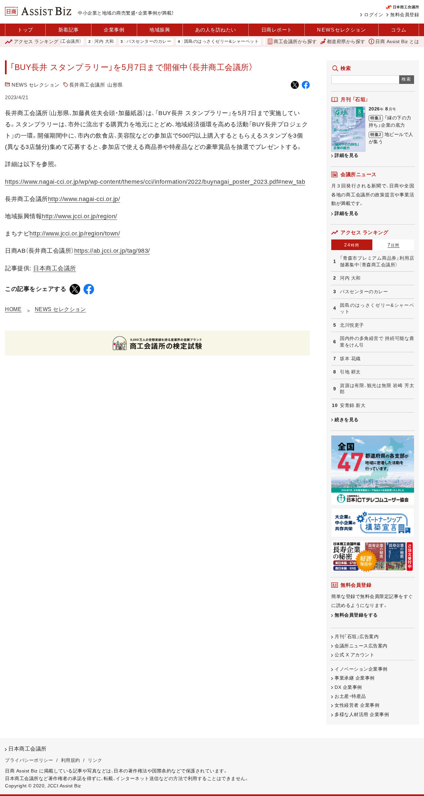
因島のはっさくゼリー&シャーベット (210, 41)
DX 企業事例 (348, 687)
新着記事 (68, 30)
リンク (95, 760)
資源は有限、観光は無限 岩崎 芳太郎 (377, 389)
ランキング (36, 41)
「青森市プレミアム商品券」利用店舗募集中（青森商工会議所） (377, 261)
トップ (25, 30)
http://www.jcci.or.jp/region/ (79, 216)
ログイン (373, 15)
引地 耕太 (350, 371)
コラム (398, 30)
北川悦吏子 (352, 325)
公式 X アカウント (354, 654)
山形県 (115, 85)
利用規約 (70, 760)
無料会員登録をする (356, 615)
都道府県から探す (346, 41)
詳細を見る (347, 155)
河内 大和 (93, 41)
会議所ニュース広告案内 (361, 645)
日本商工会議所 (54, 268)
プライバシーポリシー (29, 760)
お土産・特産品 (350, 696)
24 (351, 244)
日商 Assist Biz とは (397, 41)
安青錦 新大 (352, 405)
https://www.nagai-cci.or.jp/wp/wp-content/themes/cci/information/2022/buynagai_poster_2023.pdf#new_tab (155, 181)
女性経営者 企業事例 (357, 705)
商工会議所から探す (295, 41)
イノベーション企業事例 (361, 669)
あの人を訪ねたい (215, 30)
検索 (406, 79)
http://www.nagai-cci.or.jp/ (84, 199)
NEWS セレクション (36, 85)
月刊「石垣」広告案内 (357, 636)
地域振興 (159, 30)
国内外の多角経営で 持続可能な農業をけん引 (377, 342)
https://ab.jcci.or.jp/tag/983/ (112, 250)
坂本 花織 (350, 358)
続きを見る (347, 419)
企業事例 (114, 30)
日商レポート (276, 30)
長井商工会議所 (87, 85)
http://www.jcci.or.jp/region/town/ (74, 233)
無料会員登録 (404, 15)
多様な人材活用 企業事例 (362, 714)
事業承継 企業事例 (355, 678)
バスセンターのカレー (138, 41)
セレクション (341, 30)
